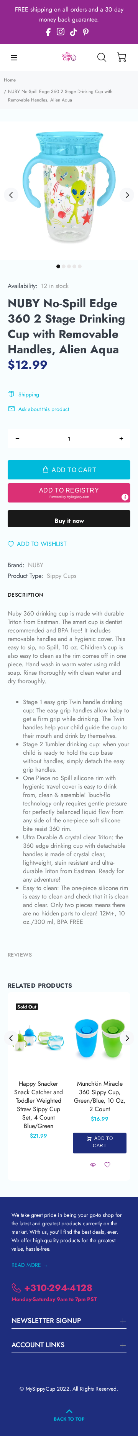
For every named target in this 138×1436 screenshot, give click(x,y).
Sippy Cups (61, 575)
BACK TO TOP (69, 1419)
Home (10, 80)
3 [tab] (69, 266)
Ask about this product (43, 409)
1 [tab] (58, 266)
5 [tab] (80, 266)
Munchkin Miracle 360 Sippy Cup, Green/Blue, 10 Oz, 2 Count (99, 1096)
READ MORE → (30, 1265)
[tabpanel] (69, 190)
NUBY (35, 565)
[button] (69, 493)
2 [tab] (64, 266)
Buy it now (69, 520)
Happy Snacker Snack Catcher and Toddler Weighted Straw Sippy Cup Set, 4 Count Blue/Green (38, 1104)
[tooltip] (125, 497)
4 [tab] (74, 266)
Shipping (28, 394)
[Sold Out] (38, 1038)
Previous (11, 195)
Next (127, 195)
